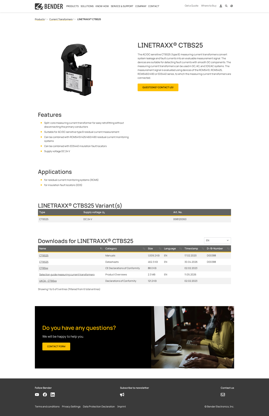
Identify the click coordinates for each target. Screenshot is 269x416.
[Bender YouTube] (39, 394)
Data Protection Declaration (99, 406)
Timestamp (191, 248)
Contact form (56, 346)
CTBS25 (43, 255)
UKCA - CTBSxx (48, 281)
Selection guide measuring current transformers (66, 274)
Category (111, 248)
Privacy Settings (71, 406)
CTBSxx (43, 268)
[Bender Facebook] (47, 394)
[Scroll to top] (262, 409)
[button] (226, 5)
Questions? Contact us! (158, 87)
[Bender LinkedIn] (55, 394)
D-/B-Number (215, 248)
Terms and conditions (47, 406)
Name (42, 248)
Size (150, 248)
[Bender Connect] (221, 6)
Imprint (121, 406)
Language (170, 248)
